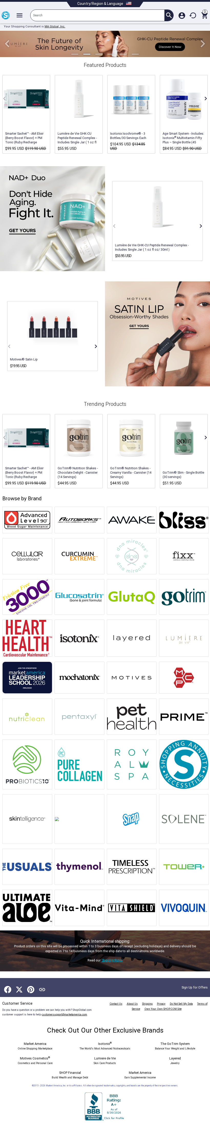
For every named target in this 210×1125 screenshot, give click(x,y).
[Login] (181, 15)
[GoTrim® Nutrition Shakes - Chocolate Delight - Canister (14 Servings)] (78, 437)
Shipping (147, 1003)
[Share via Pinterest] (30, 989)
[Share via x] (19, 989)
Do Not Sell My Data (181, 1003)
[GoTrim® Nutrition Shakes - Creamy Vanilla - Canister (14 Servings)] (131, 437)
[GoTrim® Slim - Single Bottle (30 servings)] (183, 437)
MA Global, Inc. (55, 26)
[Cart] (204, 15)
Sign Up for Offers (195, 987)
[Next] (205, 99)
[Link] (42, 989)
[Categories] (19, 15)
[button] (7, 44)
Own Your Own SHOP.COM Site (163, 1008)
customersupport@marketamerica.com (64, 1014)
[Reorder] (193, 15)
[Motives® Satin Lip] (52, 327)
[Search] (168, 15)
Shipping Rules (112, 960)
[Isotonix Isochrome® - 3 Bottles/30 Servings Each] (131, 98)
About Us (132, 1003)
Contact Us (116, 1003)
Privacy (161, 1003)
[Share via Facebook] (7, 989)
